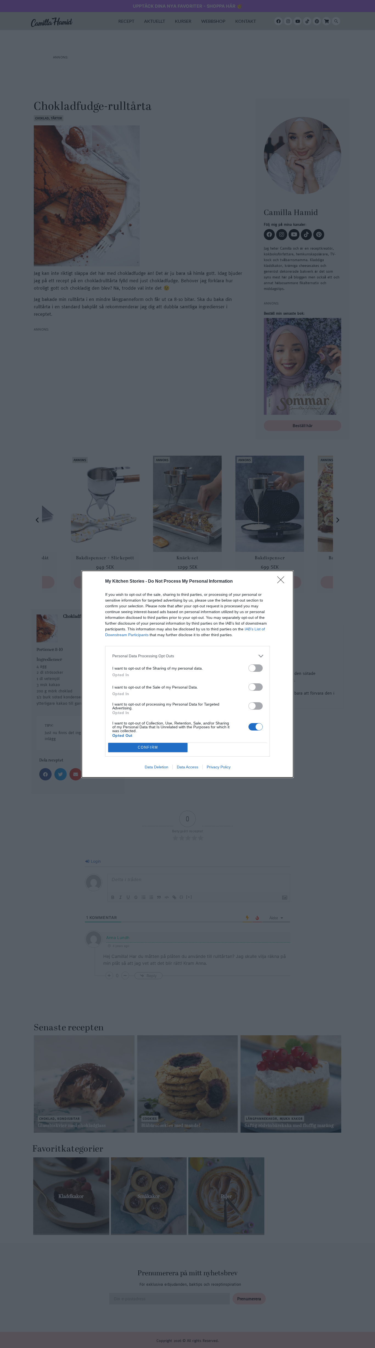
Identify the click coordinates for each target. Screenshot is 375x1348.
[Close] (282, 581)
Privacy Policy (219, 767)
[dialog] (187, 674)
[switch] (255, 668)
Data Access (187, 767)
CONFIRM (148, 747)
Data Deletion (156, 767)
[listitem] (187, 656)
